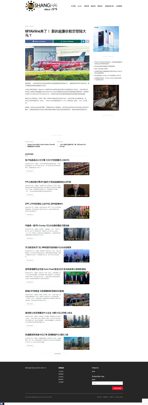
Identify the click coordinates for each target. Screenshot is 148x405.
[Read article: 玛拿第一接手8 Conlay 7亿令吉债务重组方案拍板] (76, 234)
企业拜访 (61, 376)
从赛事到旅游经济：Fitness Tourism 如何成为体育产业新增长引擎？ (107, 79)
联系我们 (105, 397)
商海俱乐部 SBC (109, 6)
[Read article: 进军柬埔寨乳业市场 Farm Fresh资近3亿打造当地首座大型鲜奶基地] (76, 277)
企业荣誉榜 (119, 6)
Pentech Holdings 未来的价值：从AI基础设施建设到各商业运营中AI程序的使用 (108, 63)
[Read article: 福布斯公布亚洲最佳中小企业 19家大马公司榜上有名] (76, 321)
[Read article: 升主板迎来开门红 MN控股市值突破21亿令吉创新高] (76, 256)
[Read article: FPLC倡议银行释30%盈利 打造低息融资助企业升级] (76, 190)
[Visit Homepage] (41, 6)
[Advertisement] (74, 19)
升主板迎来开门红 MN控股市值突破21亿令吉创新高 (48, 247)
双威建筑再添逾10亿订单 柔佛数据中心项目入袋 (46, 334)
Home (26, 26)
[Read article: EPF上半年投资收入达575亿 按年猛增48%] (76, 212)
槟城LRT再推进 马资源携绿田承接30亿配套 (44, 290)
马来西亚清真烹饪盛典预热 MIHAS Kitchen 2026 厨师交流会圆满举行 (108, 72)
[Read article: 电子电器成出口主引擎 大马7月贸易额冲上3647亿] (76, 168)
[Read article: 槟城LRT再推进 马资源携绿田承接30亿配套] (76, 299)
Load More (57, 353)
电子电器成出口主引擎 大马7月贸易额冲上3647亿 (47, 159)
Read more (31, 171)
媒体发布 (93, 6)
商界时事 (86, 6)
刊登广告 (111, 397)
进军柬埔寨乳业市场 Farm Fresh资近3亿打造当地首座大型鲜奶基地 (55, 269)
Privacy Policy (119, 397)
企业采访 (61, 371)
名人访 (79, 6)
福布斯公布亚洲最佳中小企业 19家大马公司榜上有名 (48, 312)
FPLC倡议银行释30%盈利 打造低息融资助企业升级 (48, 181)
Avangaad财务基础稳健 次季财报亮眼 (104, 66)
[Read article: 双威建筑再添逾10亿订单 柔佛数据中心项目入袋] (76, 343)
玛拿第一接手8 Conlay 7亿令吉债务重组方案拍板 (47, 225)
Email (94, 379)
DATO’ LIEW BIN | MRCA (101, 69)
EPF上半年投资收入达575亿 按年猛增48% (44, 203)
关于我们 (73, 6)
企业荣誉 (61, 382)
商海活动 (100, 6)
